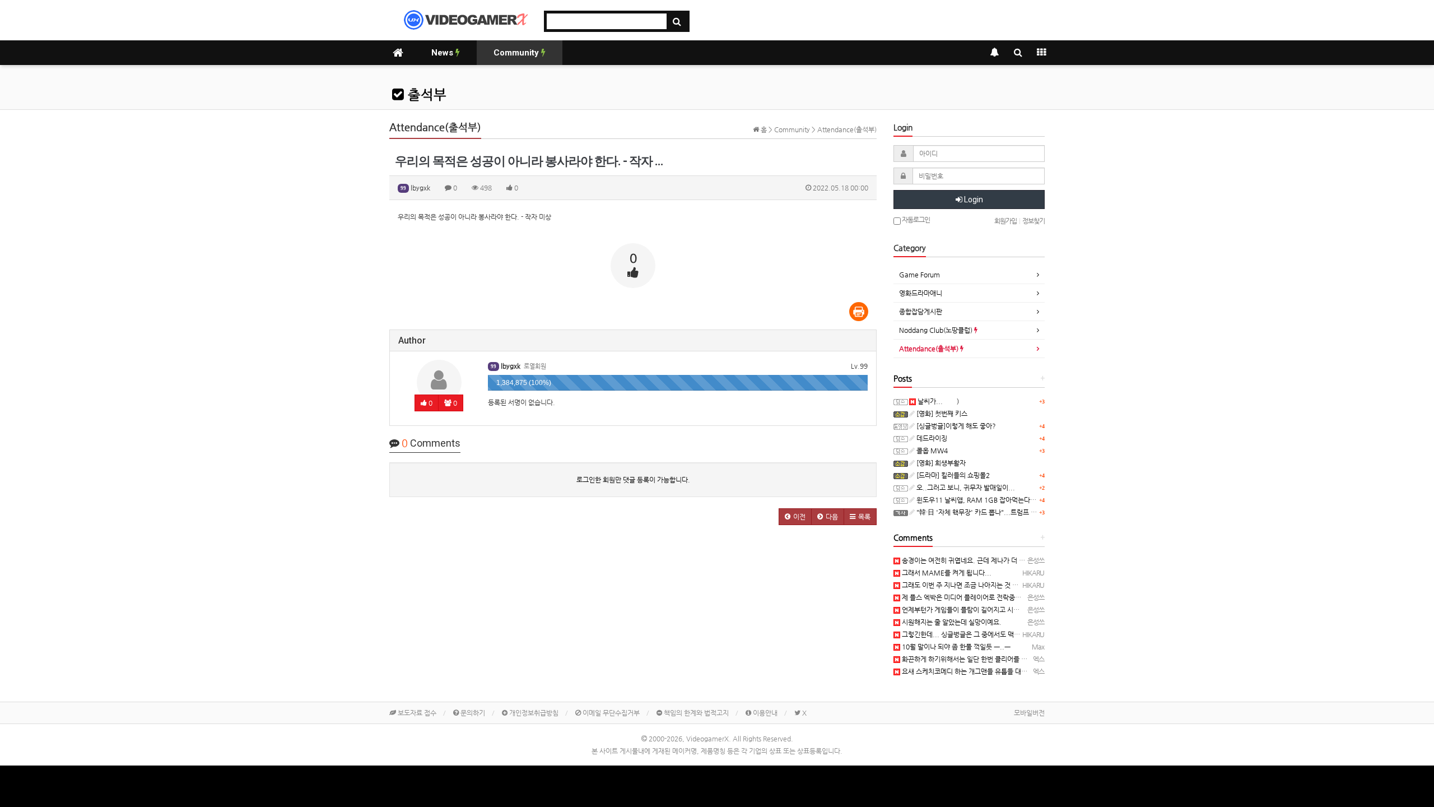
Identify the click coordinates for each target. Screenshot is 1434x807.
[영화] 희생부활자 (940, 463)
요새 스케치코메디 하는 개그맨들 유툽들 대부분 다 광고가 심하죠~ (993, 671)
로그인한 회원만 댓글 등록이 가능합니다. (633, 480)
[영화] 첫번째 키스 (941, 414)
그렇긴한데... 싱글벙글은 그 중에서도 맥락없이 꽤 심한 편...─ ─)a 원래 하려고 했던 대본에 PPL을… (1041, 634)
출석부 (425, 95)
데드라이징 (931, 438)
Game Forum (919, 275)
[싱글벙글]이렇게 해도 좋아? (955, 426)
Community (517, 53)
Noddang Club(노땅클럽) (936, 330)
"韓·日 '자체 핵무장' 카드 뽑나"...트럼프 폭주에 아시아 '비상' (1001, 512)
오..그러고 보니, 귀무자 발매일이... (965, 487)
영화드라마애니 (920, 293)
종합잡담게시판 (920, 312)
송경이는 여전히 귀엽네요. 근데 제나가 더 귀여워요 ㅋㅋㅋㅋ (985, 560)
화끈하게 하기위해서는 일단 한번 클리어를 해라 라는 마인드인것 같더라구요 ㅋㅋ (1013, 659)
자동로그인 (915, 220)
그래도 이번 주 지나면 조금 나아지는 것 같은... (965, 585)
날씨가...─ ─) (937, 401)
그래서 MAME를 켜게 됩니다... (945, 573)
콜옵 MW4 (931, 450)
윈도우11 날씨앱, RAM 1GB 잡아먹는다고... (979, 500)
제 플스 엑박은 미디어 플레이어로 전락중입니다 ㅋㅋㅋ (977, 597)
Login (972, 199)
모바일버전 (1029, 713)
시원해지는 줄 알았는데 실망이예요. (951, 622)
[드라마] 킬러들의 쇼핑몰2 (952, 475)
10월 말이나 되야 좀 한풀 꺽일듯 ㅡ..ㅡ (955, 647)
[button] (795, 516)
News (443, 53)
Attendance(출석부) (929, 349)
